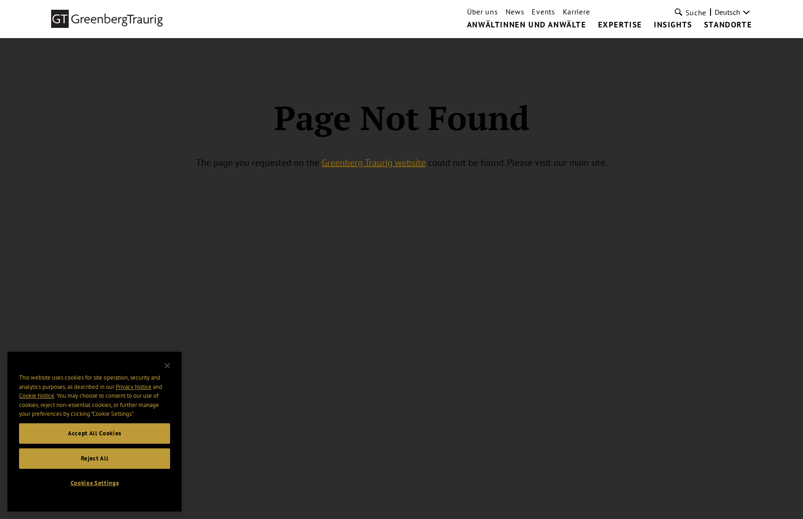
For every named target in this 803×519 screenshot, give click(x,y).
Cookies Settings (95, 483)
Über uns (482, 11)
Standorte (728, 25)
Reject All (95, 458)
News (515, 11)
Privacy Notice (133, 386)
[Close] (167, 365)
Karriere (576, 11)
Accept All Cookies (94, 433)
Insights (673, 25)
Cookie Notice (36, 396)
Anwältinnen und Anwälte (526, 25)
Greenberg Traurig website (374, 163)
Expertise (620, 25)
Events (543, 11)
